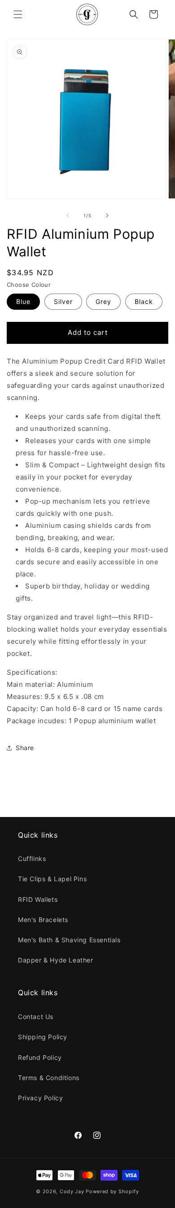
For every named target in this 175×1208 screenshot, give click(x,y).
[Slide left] (68, 215)
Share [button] (25, 747)
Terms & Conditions (48, 1077)
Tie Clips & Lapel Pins (52, 879)
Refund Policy (40, 1057)
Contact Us (35, 1016)
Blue (23, 301)
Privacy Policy (40, 1098)
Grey (103, 301)
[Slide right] (107, 215)
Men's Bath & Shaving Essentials (69, 940)
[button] (18, 14)
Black (144, 301)
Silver (63, 301)
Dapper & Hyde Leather (55, 960)
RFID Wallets (37, 899)
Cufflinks (32, 858)
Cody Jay (72, 1191)
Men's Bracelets (43, 919)
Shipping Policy (42, 1037)
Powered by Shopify (112, 1191)
